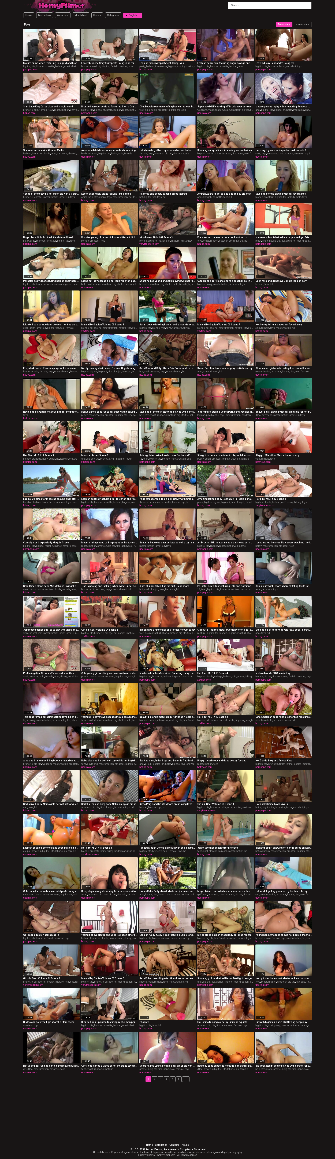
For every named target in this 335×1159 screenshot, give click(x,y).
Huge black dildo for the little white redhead (48, 237)
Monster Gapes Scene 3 (94, 455)
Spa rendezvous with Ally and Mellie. (44, 150)
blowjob (207, 197)
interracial (134, 66)
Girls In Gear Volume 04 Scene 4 (215, 804)
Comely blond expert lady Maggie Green (46, 542)
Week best (63, 15)
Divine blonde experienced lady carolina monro (224, 934)
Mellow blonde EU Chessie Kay (272, 673)
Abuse (185, 1144)
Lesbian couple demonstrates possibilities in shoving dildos (51, 847)
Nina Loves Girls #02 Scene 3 (156, 237)
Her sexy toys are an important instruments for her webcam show (283, 150)
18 (140, 458)
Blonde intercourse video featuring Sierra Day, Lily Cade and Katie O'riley (109, 106)
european (282, 676)
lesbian (59, 66)
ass (179, 66)
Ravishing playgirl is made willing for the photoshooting (51, 411)
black (26, 240)
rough (129, 458)
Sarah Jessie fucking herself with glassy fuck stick (167, 324)
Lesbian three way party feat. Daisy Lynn (161, 63)
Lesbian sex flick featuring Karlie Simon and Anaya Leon (109, 498)
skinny (191, 66)
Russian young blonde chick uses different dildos (109, 237)
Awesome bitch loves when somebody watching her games (109, 150)
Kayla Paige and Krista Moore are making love (165, 804)
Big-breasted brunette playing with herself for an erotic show (283, 1065)
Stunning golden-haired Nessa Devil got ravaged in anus (225, 978)
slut (257, 894)
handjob (126, 371)
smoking (311, 938)
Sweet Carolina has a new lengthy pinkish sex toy (224, 368)
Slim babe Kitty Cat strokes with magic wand (48, 106)
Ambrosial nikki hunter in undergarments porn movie (225, 542)
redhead (41, 240)
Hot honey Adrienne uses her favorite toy (278, 324)
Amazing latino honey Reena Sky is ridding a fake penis (225, 498)
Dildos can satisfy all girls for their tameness (49, 1022)
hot (141, 197)
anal (94, 66)
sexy (257, 153)
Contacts (174, 1144)
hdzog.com (145, 69)
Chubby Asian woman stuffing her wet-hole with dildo (167, 106)
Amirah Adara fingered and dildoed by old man (224, 193)
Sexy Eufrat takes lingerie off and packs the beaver (167, 978)
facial (114, 66)
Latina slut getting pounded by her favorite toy (281, 891)
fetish (282, 763)
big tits (27, 66)
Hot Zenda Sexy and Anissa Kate (273, 760)
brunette (49, 66)
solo (36, 109)
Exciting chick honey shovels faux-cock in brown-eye (283, 629)
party (142, 66)
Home (28, 15)
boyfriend (267, 415)
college (94, 327)
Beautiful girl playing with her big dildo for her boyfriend (283, 411)
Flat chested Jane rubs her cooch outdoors (222, 237)
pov (208, 415)
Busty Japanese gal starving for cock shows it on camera (109, 891)
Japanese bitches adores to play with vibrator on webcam (51, 629)
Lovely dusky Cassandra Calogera (274, 63)
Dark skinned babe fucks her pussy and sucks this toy (109, 411)
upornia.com (146, 113)
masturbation (71, 66)
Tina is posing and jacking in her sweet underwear (109, 586)
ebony (102, 197)
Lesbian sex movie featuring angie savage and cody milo (225, 63)
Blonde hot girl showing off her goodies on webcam (283, 847)
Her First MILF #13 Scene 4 (212, 673)
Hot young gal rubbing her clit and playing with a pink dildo (51, 1065)
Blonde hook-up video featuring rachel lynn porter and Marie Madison (109, 1022)
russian (119, 938)
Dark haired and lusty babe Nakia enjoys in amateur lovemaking (109, 804)
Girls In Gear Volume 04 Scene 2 (99, 629)
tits (33, 66)
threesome (161, 66)
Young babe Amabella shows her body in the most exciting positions (283, 934)
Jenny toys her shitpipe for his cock (217, 847)
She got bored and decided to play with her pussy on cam (225, 455)
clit (24, 1069)
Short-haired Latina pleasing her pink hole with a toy (167, 1065)
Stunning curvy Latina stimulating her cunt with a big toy (225, 150)
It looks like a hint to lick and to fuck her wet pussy (167, 629)
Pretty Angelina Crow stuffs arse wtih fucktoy (48, 673)
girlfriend (202, 894)
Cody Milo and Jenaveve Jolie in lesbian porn (281, 280)
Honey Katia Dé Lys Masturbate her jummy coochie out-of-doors (167, 891)
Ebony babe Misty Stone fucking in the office (106, 193)
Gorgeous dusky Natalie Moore (41, 934)
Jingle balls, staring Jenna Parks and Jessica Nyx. (225, 411)
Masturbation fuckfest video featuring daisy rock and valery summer (167, 673)
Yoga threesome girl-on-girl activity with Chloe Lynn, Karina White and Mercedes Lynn (167, 498)
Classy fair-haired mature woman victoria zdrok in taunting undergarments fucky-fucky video (225, 629)
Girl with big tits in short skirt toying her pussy (281, 1022)
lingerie (309, 109)
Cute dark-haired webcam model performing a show (51, 891)
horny (258, 545)
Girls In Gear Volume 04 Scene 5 (41, 978)
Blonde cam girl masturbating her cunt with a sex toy (283, 368)
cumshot (123, 66)
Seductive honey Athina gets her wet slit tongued (50, 804)
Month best (81, 15)
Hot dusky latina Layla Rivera (271, 804)
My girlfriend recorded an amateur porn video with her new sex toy (225, 891)
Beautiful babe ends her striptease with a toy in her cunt (167, 542)
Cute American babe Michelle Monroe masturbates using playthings (283, 716)
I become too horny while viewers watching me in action (283, 542)
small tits (234, 240)
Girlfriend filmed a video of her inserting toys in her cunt (109, 1065)
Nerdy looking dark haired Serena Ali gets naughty (109, 368)
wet (141, 109)
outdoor (223, 240)
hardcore (62, 153)
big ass (172, 66)
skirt (270, 1025)
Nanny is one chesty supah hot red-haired (163, 193)
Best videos (44, 15)
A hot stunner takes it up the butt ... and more (164, 586)
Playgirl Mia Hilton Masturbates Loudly (277, 455)
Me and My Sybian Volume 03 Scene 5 (102, 978)
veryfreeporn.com (149, 243)
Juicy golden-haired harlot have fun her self (164, 455)
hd (78, 153)
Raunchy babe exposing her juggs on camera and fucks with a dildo (225, 1065)
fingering (267, 240)
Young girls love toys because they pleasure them (109, 716)
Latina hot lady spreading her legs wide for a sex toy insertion (109, 280)
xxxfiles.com (88, 331)
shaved (74, 109)
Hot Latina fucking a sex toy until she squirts (222, 1022)
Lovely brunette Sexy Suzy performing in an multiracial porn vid (109, 63)
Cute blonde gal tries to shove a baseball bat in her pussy (225, 280)
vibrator (38, 197)
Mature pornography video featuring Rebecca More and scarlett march (283, 106)
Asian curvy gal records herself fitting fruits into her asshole (283, 586)
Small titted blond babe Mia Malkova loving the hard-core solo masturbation (51, 586)
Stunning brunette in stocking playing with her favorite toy (167, 411)
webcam (202, 109)
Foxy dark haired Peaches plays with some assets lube (51, 368)
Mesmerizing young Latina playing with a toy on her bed (109, 542)
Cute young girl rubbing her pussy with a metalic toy (109, 673)
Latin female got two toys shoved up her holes (165, 150)
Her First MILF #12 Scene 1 (270, 498)
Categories (113, 15)
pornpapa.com (31, 69)
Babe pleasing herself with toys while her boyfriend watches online (109, 760)
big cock (102, 371)
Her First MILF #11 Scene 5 (38, 455)
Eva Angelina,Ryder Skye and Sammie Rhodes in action (167, 760)
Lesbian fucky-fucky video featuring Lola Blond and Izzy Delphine (167, 934)
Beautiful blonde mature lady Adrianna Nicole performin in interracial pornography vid (167, 716)
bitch (84, 153)
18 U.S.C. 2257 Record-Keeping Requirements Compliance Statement (167, 1149)
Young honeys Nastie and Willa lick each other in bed (109, 934)
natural (122, 327)
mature (175, 240)
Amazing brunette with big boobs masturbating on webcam (51, 760)
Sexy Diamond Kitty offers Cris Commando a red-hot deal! (167, 368)
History (97, 15)
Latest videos (302, 24)
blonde (40, 66)
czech (114, 589)
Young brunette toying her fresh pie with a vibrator (51, 193)
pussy (189, 240)
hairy (45, 458)
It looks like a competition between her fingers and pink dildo (51, 324)
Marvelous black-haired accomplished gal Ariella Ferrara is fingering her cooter (283, 237)
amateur (163, 109)
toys (184, 66)
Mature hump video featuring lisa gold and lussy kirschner (51, 63)
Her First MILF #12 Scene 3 (212, 716)
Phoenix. (144, 1022)
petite (231, 720)
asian (154, 109)
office (84, 197)
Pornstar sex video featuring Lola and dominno (224, 586)
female (43, 109)
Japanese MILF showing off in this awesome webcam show (225, 106)
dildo (147, 109)
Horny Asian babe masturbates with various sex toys (283, 978)
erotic (269, 1069)
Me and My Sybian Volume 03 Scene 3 (102, 324)
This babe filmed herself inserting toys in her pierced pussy (51, 716)
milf (183, 240)
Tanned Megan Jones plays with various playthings (167, 847)
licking (297, 502)
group (148, 763)
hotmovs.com (30, 418)
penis (200, 502)
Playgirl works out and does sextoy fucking (221, 760)
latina (114, 153)
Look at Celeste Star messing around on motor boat (51, 498)
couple (27, 851)
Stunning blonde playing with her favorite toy (280, 193)
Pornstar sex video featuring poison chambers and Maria (51, 280)
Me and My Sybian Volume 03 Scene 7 (218, 324)
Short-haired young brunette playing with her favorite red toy (167, 280)
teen (145, 458)
